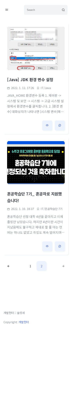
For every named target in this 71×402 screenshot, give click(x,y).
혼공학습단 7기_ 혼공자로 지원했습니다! (34, 197)
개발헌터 (24, 322)
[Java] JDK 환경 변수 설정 (30, 79)
